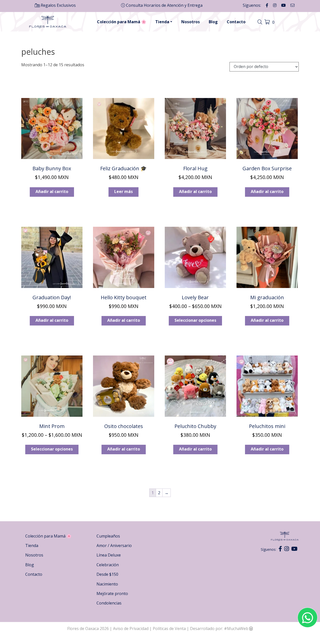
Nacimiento (107, 584)
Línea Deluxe (108, 555)
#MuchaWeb (236, 628)
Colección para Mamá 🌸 (121, 21)
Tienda (162, 21)
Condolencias (109, 603)
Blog (213, 21)
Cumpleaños (108, 536)
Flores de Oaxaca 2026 (88, 628)
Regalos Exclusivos (58, 5)
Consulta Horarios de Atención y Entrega (163, 5)
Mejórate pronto (112, 593)
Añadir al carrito (52, 191)
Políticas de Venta (169, 628)
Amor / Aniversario (114, 545)
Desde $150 (107, 574)
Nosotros (190, 21)
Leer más (123, 191)
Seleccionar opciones (195, 320)
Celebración (107, 565)
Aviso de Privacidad (131, 628)
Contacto (236, 21)
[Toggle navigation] (261, 22)
